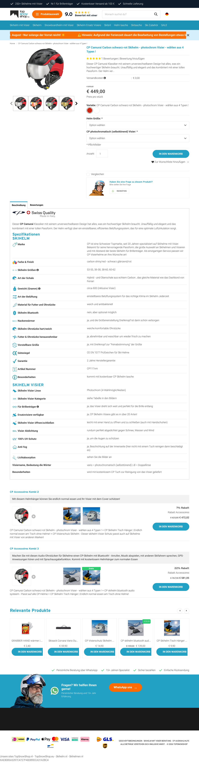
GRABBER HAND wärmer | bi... (28, 640)
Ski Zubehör (151, 25)
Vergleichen (97, 174)
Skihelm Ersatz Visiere (89, 25)
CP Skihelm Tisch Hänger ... (172, 640)
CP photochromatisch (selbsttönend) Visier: (112, 131)
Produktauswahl (50, 14)
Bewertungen (36, 205)
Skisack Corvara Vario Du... (63, 640)
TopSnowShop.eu (44, 756)
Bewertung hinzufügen (132, 58)
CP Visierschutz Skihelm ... (99, 640)
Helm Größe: (95, 118)
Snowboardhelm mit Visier (59, 25)
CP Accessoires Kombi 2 (24, 491)
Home (12, 43)
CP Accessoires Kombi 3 (24, 548)
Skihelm (37, 25)
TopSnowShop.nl (23, 756)
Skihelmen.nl (76, 756)
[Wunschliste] (180, 14)
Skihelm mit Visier (20, 25)
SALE (164, 25)
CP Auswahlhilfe (181, 741)
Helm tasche (121, 25)
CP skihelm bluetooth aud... (136, 640)
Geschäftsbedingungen (130, 741)
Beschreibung (19, 205)
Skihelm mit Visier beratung (157, 741)
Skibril (107, 25)
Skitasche (136, 25)
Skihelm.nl (61, 756)
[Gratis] (91, 576)
